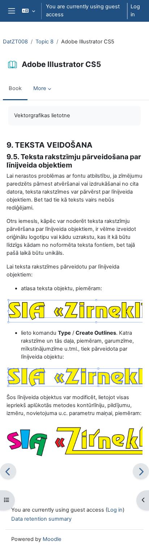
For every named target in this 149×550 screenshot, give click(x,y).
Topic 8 (44, 41)
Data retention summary (41, 519)
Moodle (52, 539)
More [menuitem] (39, 88)
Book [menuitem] (15, 88)
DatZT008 (15, 41)
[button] (28, 11)
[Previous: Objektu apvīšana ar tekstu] (8, 471)
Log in (135, 10)
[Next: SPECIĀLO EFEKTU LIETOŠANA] (141, 471)
